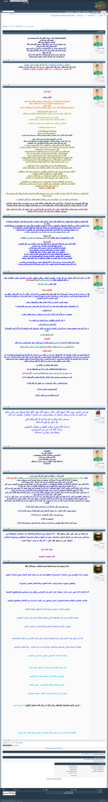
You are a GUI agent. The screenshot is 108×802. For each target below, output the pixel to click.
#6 (3, 408)
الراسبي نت (77, 12)
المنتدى (103, 12)
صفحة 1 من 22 (19, 26)
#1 (3, 33)
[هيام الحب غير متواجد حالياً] (98, 412)
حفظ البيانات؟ (25, 3)
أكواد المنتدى (74, 766)
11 (10, 26)
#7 (3, 448)
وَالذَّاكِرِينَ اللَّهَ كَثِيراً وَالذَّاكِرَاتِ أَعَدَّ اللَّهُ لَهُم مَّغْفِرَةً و (52, 29)
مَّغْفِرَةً (99, 759)
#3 (3, 86)
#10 (4, 562)
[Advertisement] (54, 20)
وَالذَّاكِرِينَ (88, 759)
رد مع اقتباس (6, 60)
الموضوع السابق (58, 748)
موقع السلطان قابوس (68, 793)
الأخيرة (5, 26)
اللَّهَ (96, 759)
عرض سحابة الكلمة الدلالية (99, 761)
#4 (3, 216)
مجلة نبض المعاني (69, 792)
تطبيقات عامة (93, 13)
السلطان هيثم (86, 12)
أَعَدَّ (104, 759)
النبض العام (80, 15)
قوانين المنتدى (73, 775)
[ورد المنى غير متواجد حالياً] (98, 536)
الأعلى (4, 745)
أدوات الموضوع (101, 31)
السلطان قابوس (95, 12)
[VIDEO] (75, 771)
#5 (3, 273)
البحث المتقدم (12, 13)
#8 (3, 473)
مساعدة (6, 1)
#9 (3, 530)
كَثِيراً (85, 759)
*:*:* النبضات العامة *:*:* (91, 15)
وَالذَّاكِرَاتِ (93, 759)
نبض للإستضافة (69, 12)
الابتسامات (74, 768)
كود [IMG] (74, 769)
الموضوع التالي (49, 748)
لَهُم (102, 759)
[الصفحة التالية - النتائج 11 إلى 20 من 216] (8, 26)
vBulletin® (8, 800)
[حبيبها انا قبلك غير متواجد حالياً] (98, 40)
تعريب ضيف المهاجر (103, 801)
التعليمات (104, 13)
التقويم (99, 13)
